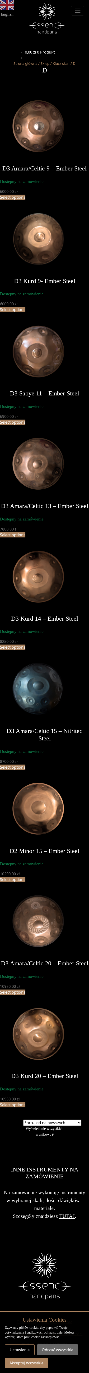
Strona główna (25, 63)
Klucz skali (61, 63)
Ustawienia (20, 1349)
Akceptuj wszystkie (26, 1363)
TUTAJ (67, 1216)
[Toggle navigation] (77, 11)
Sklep (45, 63)
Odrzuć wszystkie (57, 1349)
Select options (12, 197)
